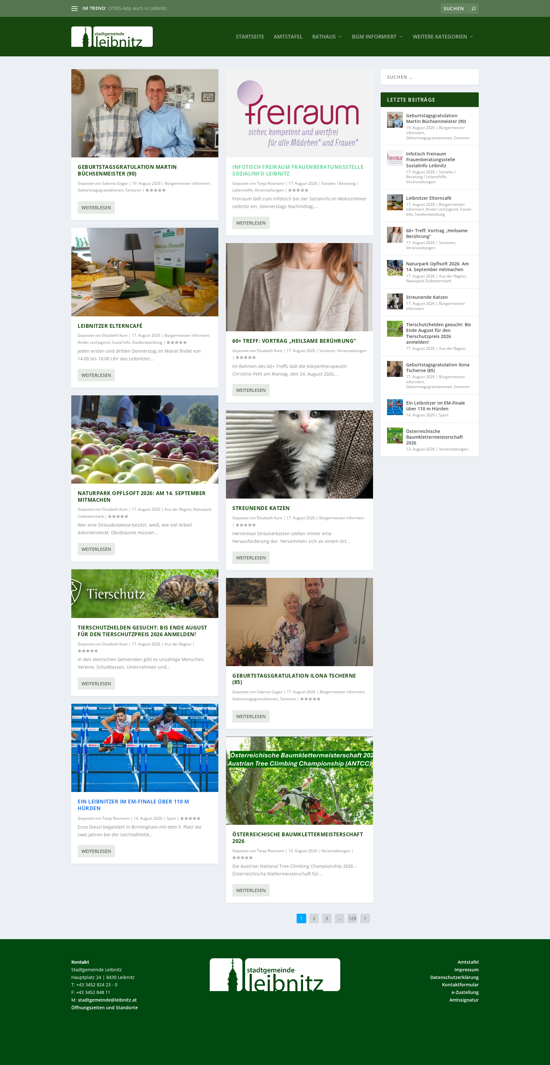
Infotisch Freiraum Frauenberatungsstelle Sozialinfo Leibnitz (297, 170)
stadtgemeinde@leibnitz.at (107, 1000)
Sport (171, 818)
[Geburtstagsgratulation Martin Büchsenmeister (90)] (144, 113)
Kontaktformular (460, 985)
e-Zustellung (465, 992)
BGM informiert (374, 37)
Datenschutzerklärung (454, 977)
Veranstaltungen (269, 190)
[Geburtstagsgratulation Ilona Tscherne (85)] (299, 622)
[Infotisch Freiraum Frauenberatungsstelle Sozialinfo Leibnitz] (299, 113)
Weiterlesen (96, 208)
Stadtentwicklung (147, 342)
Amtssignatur (464, 1000)
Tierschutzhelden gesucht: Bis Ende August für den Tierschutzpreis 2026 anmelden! (142, 631)
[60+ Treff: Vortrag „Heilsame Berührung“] (299, 287)
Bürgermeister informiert (187, 183)
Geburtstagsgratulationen (100, 190)
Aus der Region (178, 509)
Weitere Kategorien (440, 37)
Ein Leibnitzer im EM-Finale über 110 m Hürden (133, 805)
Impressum (467, 970)
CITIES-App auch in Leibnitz (137, 8)
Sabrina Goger (115, 183)
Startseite (250, 37)
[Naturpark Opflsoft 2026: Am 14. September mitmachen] (144, 439)
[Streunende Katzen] (299, 454)
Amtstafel (288, 37)
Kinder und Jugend (94, 342)
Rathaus (324, 37)
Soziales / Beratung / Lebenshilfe (431, 174)
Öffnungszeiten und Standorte (104, 1007)
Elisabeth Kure (115, 335)
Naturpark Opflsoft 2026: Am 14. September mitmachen (142, 496)
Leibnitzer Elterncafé (110, 325)
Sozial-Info (121, 342)
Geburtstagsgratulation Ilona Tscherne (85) (294, 679)
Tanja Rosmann (116, 818)
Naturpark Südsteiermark (428, 281)
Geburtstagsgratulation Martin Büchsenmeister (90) (127, 170)
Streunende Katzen (261, 508)
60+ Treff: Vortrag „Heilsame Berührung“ (294, 340)
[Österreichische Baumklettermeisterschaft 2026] (299, 781)
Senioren (133, 190)
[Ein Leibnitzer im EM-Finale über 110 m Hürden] (144, 748)
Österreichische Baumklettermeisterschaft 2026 (297, 838)
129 (352, 918)
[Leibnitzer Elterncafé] (144, 272)
